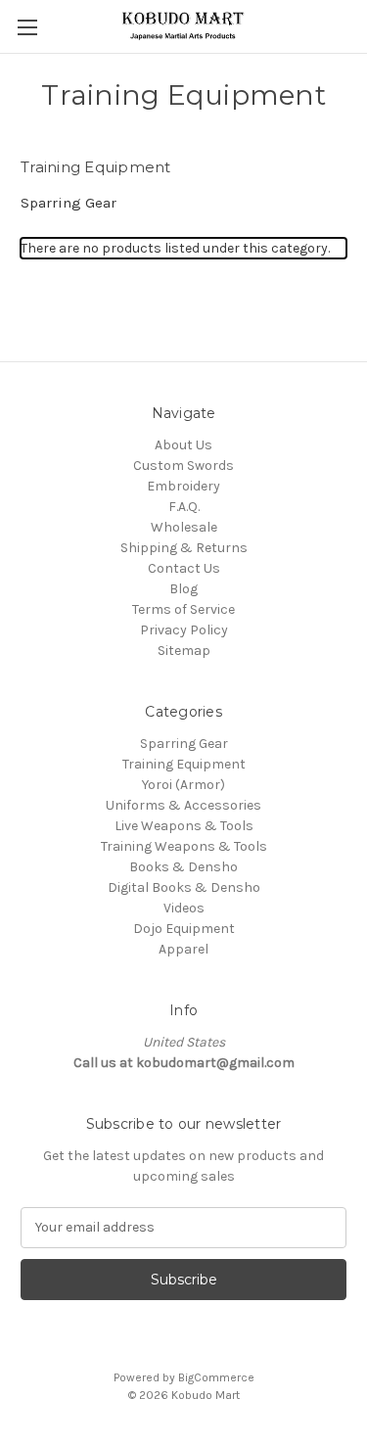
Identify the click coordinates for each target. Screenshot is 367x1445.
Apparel (183, 949)
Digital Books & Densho (184, 887)
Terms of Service (183, 609)
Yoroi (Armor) (183, 784)
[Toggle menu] (27, 27)
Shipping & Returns (184, 547)
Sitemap (184, 650)
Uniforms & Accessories (183, 805)
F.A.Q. (184, 506)
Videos (184, 908)
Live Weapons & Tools (184, 825)
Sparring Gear (68, 202)
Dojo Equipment (184, 928)
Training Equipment (184, 764)
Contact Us (184, 568)
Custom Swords (183, 465)
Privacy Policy (184, 630)
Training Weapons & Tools (184, 846)
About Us (183, 445)
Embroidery (183, 486)
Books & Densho (183, 867)
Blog (183, 589)
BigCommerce (216, 1377)
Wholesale (184, 527)
